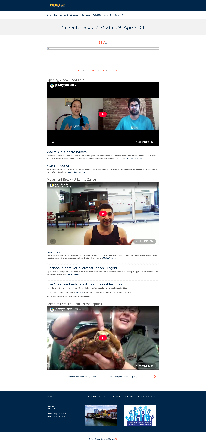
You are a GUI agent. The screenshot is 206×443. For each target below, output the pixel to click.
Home (49, 411)
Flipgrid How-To (74, 274)
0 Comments (123, 71)
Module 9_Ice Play (110, 258)
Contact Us (119, 15)
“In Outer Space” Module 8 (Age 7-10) (82, 377)
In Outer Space (86, 71)
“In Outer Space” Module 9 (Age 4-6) (123, 377)
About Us (107, 15)
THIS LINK (79, 292)
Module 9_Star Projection (75, 172)
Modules (99, 71)
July (103, 43)
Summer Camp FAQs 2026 (91, 15)
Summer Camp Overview (69, 15)
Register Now (52, 15)
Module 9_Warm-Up (134, 158)
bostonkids (110, 71)
